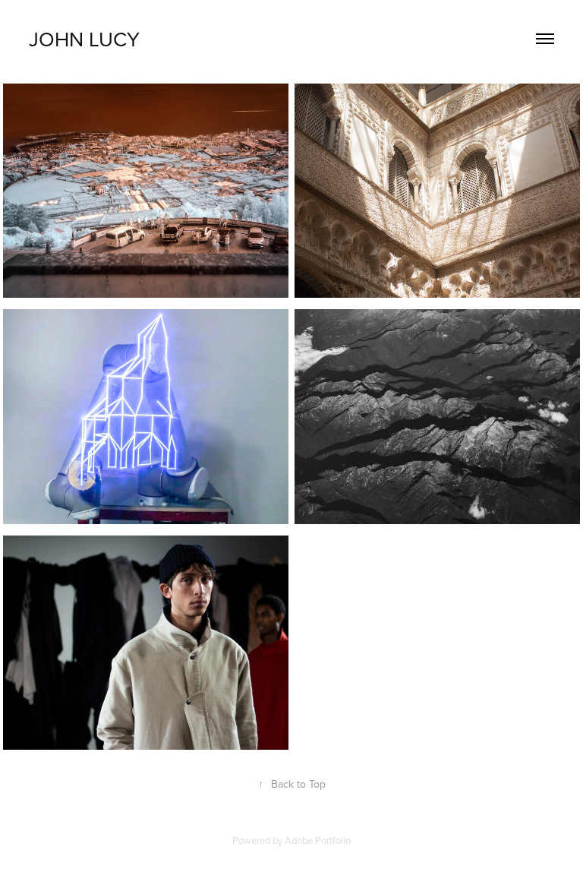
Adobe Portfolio (318, 840)
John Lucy (84, 38)
